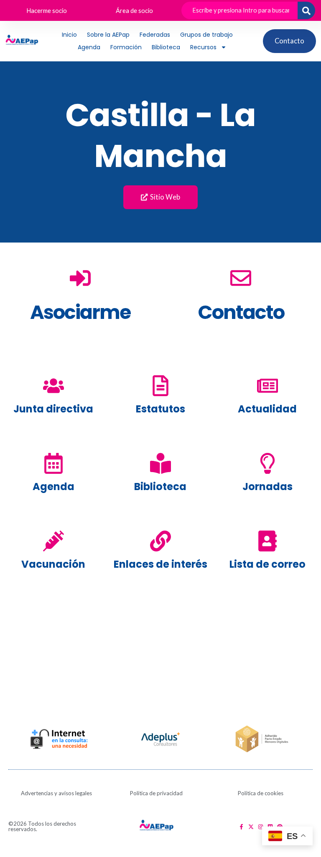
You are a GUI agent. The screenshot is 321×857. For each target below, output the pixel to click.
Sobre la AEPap (108, 34)
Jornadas (267, 486)
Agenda (89, 47)
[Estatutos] (160, 385)
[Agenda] (53, 463)
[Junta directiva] (53, 385)
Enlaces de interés (160, 564)
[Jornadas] (267, 463)
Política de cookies (260, 793)
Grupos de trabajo (206, 34)
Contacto (241, 312)
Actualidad (267, 409)
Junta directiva (53, 409)
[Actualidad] (267, 385)
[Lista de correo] (267, 541)
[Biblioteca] (160, 463)
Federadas (155, 34)
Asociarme (80, 312)
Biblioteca (166, 47)
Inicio (69, 34)
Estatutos (160, 409)
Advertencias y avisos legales (56, 793)
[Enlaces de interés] (160, 541)
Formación (126, 47)
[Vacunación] (53, 541)
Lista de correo (267, 564)
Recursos (203, 47)
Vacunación (53, 564)
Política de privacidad (156, 793)
